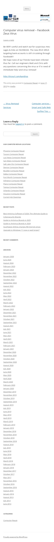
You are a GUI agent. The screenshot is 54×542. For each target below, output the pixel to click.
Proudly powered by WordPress (15, 537)
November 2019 (9, 395)
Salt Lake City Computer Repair (16, 164)
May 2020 (7, 375)
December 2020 (9, 352)
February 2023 (9, 266)
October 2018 (8, 438)
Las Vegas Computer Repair (14, 157)
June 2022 (7, 293)
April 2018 (7, 458)
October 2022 (8, 279)
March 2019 (8, 421)
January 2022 (8, 309)
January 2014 (8, 494)
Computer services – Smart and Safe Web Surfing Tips (41, 107)
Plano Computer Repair (13, 184)
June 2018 (7, 451)
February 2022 (9, 306)
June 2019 (7, 411)
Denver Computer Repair (13, 167)
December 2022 (9, 273)
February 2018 (9, 464)
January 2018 (8, 467)
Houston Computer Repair (14, 194)
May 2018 (7, 454)
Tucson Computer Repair (13, 154)
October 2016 (8, 484)
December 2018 (9, 431)
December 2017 (9, 471)
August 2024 (8, 263)
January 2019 (8, 428)
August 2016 (8, 490)
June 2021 (7, 332)
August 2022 (8, 286)
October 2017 (8, 474)
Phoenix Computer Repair (14, 151)
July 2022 (7, 289)
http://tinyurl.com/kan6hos (15, 76)
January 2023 (8, 269)
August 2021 (8, 326)
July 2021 (7, 329)
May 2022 (7, 296)
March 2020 (8, 382)
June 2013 (7, 504)
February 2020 (9, 385)
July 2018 (7, 448)
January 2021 (8, 349)
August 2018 (8, 444)
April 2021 (7, 339)
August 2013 (8, 497)
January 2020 (8, 388)
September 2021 (10, 322)
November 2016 (9, 481)
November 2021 (9, 316)
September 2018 (10, 441)
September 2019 (10, 401)
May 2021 (7, 335)
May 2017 (7, 477)
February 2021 (9, 345)
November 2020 (9, 355)
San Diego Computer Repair (14, 161)
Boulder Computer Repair (13, 170)
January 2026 (8, 256)
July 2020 (7, 368)
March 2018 (8, 461)
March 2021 (8, 342)
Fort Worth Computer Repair (15, 177)
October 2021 (8, 319)
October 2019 (8, 398)
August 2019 (8, 405)
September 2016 (10, 487)
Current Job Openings (12, 197)
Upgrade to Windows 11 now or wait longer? (21, 230)
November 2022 (9, 276)
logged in (20, 124)
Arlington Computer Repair (14, 180)
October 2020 (8, 359)
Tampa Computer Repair (13, 187)
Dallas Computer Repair (13, 174)
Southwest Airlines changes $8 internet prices (21, 227)
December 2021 (9, 312)
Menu (27, 9)
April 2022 (7, 299)
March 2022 (8, 302)
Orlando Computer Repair (14, 190)
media (12, 86)
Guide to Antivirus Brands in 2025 (17, 220)
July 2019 (7, 408)
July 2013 (7, 500)
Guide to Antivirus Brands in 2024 (17, 223)
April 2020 (7, 378)
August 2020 (8, 365)
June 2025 (7, 260)
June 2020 (7, 372)
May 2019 (7, 415)
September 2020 (10, 362)
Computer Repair (31, 83)
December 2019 (9, 392)
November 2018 (9, 434)
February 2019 (9, 425)
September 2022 (10, 283)
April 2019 (7, 418)
